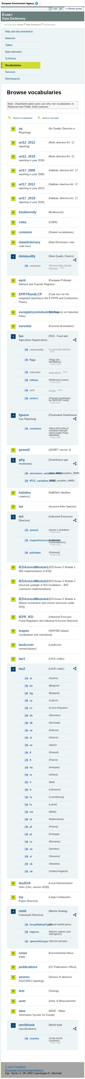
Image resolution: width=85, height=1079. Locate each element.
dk (31, 722)
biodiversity (27, 212)
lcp (21, 897)
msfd (22, 911)
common (25, 232)
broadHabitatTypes (39, 924)
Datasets (10, 38)
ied (21, 516)
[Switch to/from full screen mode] (62, 9)
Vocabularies (13, 65)
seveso (24, 977)
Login (55, 8)
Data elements (13, 51)
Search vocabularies (23, 118)
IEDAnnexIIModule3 (33, 581)
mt (31, 811)
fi (30, 752)
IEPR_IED (26, 617)
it (30, 782)
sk (31, 863)
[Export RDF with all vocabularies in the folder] (74, 260)
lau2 (22, 668)
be (31, 685)
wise (22, 1011)
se (31, 848)
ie (31, 774)
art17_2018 (27, 198)
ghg (22, 459)
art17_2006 (27, 170)
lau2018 (24, 883)
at (31, 678)
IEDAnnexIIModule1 (33, 567)
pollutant (35, 552)
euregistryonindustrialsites (33, 312)
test (21, 991)
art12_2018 (27, 156)
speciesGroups (39, 941)
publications (28, 967)
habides (25, 492)
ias (21, 506)
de (31, 715)
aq (21, 128)
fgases (24, 415)
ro (31, 841)
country (34, 1038)
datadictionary (29, 242)
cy (31, 700)
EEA (21, 3)
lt (30, 789)
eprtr (22, 280)
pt (31, 834)
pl (31, 826)
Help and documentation (19, 31)
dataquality (27, 256)
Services (10, 71)
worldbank (27, 1025)
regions (34, 931)
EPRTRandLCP (30, 294)
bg (31, 693)
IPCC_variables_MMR (39, 480)
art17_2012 (27, 184)
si (31, 856)
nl (31, 819)
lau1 (22, 658)
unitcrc (34, 398)
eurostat (25, 326)
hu (31, 767)
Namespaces (12, 78)
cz (31, 708)
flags (33, 359)
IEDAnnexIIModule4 (33, 599)
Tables (9, 45)
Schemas (10, 58)
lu (31, 797)
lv (31, 804)
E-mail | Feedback (15, 1066)
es (31, 745)
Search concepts (50, 118)
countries (35, 428)
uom (22, 1001)
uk (31, 871)
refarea (34, 380)
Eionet (20, 25)
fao (21, 336)
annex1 (34, 530)
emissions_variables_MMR (39, 473)
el (31, 737)
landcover (26, 644)
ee (31, 730)
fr (30, 760)
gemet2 (24, 449)
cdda (22, 222)
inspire (24, 630)
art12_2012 (27, 142)
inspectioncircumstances (39, 540)
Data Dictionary (33, 25)
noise (23, 953)
